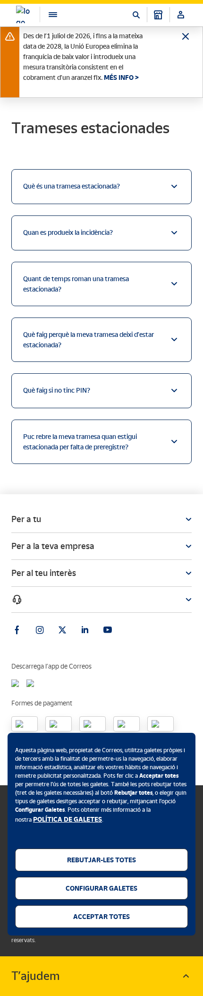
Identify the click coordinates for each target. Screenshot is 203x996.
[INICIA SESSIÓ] (180, 14)
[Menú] (48, 14)
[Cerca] (136, 14)
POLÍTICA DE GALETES (67, 819)
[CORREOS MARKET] (158, 14)
